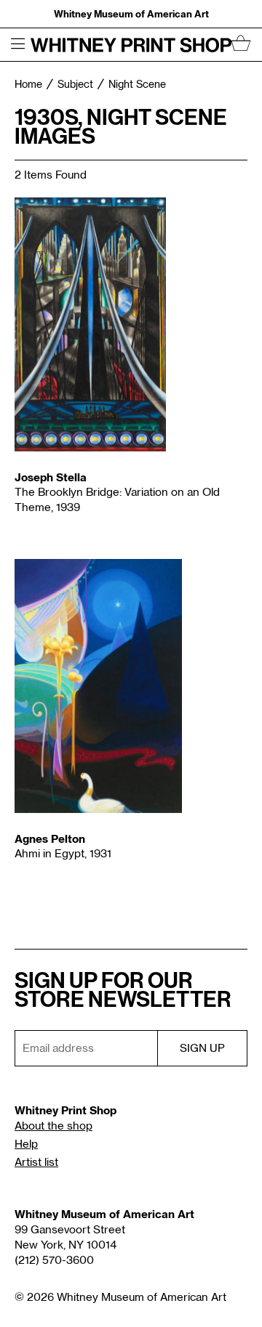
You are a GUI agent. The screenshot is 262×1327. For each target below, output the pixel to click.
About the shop (53, 1126)
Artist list (36, 1162)
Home (28, 85)
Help (26, 1144)
